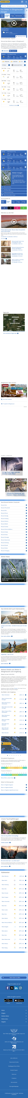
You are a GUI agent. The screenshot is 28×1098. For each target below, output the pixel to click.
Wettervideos (4, 1019)
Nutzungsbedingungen (14, 1086)
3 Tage (12, 15)
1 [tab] (7, 755)
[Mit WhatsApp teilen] (23, 208)
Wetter (3, 1010)
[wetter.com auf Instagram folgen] (20, 988)
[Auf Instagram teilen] (17, 208)
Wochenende (18, 15)
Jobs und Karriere (14, 1058)
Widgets (3, 1013)
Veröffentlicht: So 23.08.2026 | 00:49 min (9, 236)
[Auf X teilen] (11, 208)
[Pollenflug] (22, 2)
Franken (16, 688)
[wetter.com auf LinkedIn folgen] (16, 988)
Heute (2, 15)
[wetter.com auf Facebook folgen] (7, 988)
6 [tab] (18, 755)
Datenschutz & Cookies (14, 1062)
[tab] (5, 51)
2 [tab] (9, 755)
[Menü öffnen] (25, 1)
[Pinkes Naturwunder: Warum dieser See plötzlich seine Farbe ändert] (14, 221)
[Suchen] (25, 6)
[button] (14, 56)
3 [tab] (12, 755)
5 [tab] (16, 755)
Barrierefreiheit (14, 1082)
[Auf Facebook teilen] (4, 208)
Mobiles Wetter (5, 1016)
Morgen (7, 15)
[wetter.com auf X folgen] (12, 988)
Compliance (14, 1078)
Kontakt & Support (14, 1070)
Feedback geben (13, 33)
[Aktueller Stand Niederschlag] (14, 323)
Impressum (14, 1074)
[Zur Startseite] (5, 1)
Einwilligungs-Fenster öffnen (14, 1066)
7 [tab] (20, 755)
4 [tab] (14, 755)
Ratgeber (3, 1021)
